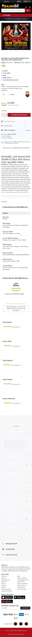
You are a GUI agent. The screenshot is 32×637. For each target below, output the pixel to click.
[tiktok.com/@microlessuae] (26, 624)
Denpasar (6, 1)
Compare (12, 94)
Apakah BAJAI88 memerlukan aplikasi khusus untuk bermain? (16, 433)
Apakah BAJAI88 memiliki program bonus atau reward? (15, 483)
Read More (4, 201)
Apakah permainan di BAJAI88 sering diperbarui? (15, 465)
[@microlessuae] (15, 624)
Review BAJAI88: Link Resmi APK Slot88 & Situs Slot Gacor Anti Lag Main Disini (16, 308)
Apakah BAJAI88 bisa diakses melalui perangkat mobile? (15, 501)
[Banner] (10, 5)
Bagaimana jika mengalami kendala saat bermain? (15, 474)
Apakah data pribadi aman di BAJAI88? (15, 510)
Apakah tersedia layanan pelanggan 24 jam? (15, 519)
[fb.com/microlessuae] (21, 624)
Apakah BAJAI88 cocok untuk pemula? (15, 492)
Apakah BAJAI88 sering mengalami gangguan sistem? (15, 528)
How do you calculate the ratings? (14, 294)
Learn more (4, 90)
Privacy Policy (11, 634)
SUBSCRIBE (25, 608)
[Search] (28, 10)
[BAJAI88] (16, 36)
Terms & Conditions (20, 634)
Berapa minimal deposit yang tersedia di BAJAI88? (15, 455)
